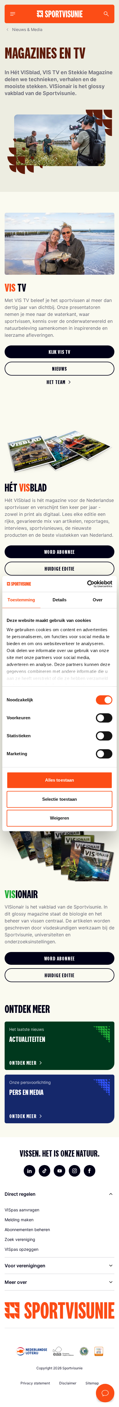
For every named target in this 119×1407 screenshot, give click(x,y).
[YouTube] (59, 1171)
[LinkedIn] (29, 1171)
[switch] (104, 717)
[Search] (106, 13)
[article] (59, 1046)
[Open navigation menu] (12, 13)
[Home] (60, 13)
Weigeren (59, 818)
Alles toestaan (59, 780)
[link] (59, 351)
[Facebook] (89, 1171)
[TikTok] (44, 1171)
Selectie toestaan (59, 799)
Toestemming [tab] (21, 599)
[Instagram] (74, 1171)
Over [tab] (98, 599)
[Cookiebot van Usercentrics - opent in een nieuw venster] (87, 584)
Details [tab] (60, 599)
